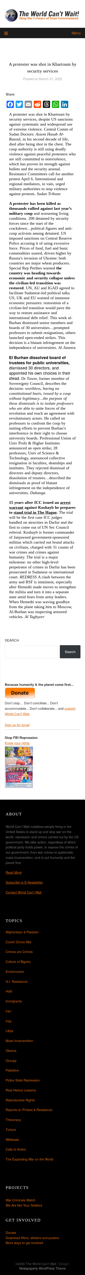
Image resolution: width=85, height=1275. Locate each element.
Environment (15, 971)
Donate (11, 1232)
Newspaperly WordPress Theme (42, 1268)
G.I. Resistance (17, 981)
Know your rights (17, 742)
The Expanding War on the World (29, 1159)
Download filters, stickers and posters (32, 1237)
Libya (9, 1030)
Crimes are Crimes (19, 951)
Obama (11, 1050)
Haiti (9, 991)
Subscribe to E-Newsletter (24, 882)
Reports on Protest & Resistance (29, 1109)
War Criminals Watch (20, 1200)
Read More (14, 872)
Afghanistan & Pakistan (22, 932)
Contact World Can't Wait (23, 892)
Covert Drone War (19, 942)
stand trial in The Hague (35, 512)
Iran (8, 1011)
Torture (11, 1129)
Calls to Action (16, 1149)
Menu (76, 32)
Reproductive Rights (20, 1100)
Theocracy (13, 1119)
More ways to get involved (24, 1242)
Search (12, 640)
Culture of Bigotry (18, 961)
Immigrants (14, 1001)
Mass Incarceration (19, 1040)
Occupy (11, 1060)
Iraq (8, 1021)
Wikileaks (12, 1139)
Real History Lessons (21, 1090)
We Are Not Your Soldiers (24, 1205)
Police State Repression (23, 1080)
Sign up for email (17, 724)
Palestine (12, 1070)
